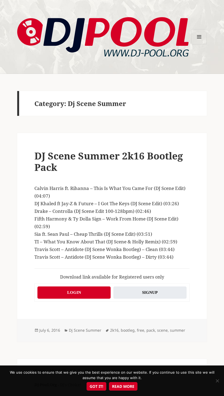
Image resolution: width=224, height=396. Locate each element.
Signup (150, 292)
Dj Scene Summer (85, 330)
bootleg (128, 330)
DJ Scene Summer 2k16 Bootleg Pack (108, 161)
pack (150, 330)
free (140, 330)
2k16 (114, 330)
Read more (123, 386)
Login (74, 292)
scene (162, 330)
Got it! (96, 386)
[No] (217, 380)
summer (177, 330)
